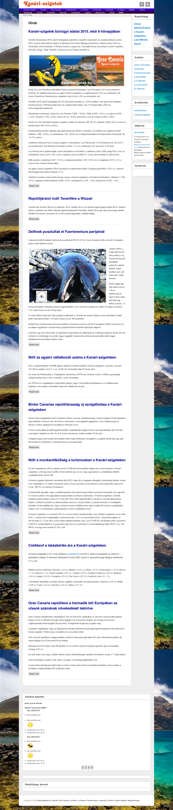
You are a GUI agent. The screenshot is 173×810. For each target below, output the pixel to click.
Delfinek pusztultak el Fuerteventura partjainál (66, 231)
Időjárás (132, 9)
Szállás (40, 12)
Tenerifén (139, 68)
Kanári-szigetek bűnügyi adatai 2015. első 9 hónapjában (74, 31)
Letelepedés (75, 12)
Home (25, 15)
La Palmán (140, 80)
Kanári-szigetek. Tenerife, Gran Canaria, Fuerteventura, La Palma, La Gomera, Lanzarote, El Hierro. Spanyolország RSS (147, 4)
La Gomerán (141, 84)
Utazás (142, 9)
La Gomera (97, 9)
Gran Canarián (142, 64)
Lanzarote (109, 9)
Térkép (111, 12)
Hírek (121, 12)
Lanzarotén (140, 76)
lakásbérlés (74, 553)
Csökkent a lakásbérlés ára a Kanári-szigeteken (67, 545)
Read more (34, 185)
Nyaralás (63, 12)
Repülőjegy (28, 12)
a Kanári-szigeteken (142, 114)
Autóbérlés (51, 12)
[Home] (43, 5)
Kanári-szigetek (30, 9)
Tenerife (43, 9)
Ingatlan (88, 12)
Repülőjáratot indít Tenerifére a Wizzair (60, 198)
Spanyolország (133, 800)
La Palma (84, 9)
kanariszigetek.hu (44, 800)
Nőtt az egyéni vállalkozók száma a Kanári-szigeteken (72, 357)
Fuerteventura (71, 9)
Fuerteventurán (142, 72)
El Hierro (121, 9)
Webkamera (100, 12)
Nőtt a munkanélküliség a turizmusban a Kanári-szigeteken (77, 459)
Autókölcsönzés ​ (140, 110)
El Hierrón (139, 88)
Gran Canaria (56, 9)
